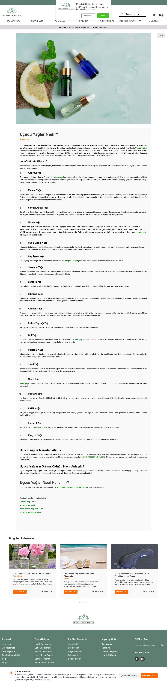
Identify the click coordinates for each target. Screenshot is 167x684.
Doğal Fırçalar (74, 659)
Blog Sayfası (73, 27)
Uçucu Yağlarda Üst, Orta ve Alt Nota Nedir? (32, 574)
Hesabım (106, 648)
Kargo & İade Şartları (44, 655)
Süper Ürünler (107, 21)
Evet (103, 16)
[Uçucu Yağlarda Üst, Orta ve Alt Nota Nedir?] (32, 556)
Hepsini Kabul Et (149, 675)
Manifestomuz (8, 648)
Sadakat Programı (43, 659)
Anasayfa (62, 27)
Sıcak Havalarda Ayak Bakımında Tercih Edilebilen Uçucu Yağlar (132, 575)
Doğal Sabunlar (75, 651)
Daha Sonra (88, 16)
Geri (161, 36)
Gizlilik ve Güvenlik (43, 651)
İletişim (5, 662)
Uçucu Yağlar (74, 644)
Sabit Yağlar (73, 648)
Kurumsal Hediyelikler (130, 21)
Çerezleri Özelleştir (129, 675)
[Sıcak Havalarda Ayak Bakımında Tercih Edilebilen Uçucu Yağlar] (134, 556)
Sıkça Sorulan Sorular (44, 662)
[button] (79, 602)
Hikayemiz (6, 644)
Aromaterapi (13, 21)
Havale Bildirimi (109, 655)
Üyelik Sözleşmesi (43, 644)
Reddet (66, 677)
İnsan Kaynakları (9, 651)
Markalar (154, 21)
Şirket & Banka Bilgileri (12, 655)
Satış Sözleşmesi (43, 648)
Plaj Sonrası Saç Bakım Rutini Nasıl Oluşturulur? (79, 575)
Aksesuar (83, 21)
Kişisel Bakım (37, 21)
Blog (4, 659)
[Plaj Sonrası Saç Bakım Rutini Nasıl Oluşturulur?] (83, 556)
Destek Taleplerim (110, 651)
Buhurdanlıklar (74, 655)
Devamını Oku (19, 591)
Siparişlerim (107, 644)
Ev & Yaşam (60, 21)
